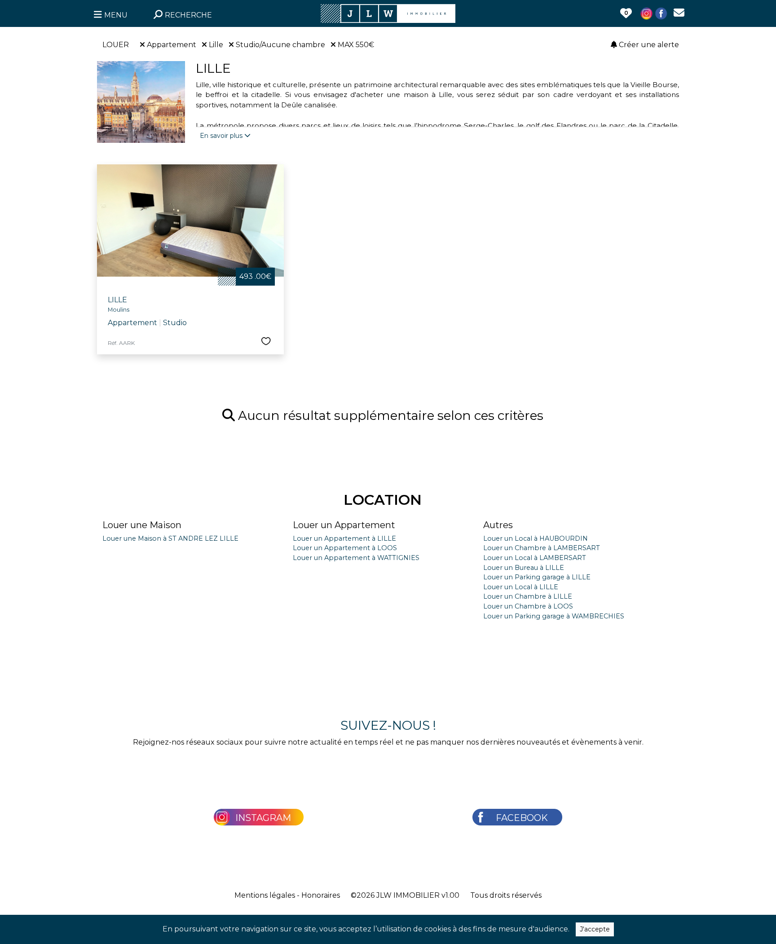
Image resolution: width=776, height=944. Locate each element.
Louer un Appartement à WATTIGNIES (356, 558)
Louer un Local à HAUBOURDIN (535, 538)
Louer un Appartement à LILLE (344, 538)
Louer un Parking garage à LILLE (537, 577)
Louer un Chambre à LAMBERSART (541, 548)
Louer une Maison (141, 525)
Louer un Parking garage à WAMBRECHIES (553, 616)
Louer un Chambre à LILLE (527, 596)
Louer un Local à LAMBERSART (534, 558)
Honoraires (320, 895)
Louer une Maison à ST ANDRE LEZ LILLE (170, 538)
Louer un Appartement (344, 525)
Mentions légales (264, 895)
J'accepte (595, 929)
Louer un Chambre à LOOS (528, 606)
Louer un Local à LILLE (520, 587)
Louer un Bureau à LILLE (523, 568)
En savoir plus (222, 136)
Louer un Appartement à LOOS (345, 548)
